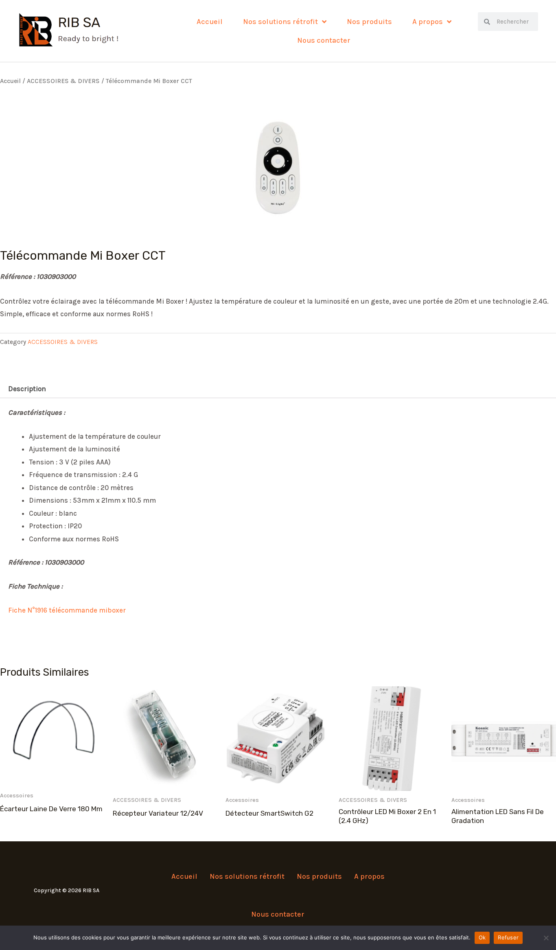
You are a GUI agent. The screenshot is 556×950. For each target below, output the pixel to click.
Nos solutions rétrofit (280, 21)
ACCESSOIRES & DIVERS (63, 81)
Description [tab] (27, 389)
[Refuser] (546, 938)
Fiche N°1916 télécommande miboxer (67, 610)
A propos (427, 21)
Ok (482, 937)
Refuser (508, 937)
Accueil (210, 21)
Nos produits (369, 21)
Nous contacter (323, 40)
